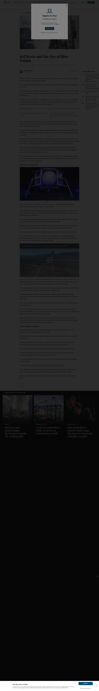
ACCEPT (86, 683)
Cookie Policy (64, 687)
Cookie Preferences (85, 688)
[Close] (96, 685)
